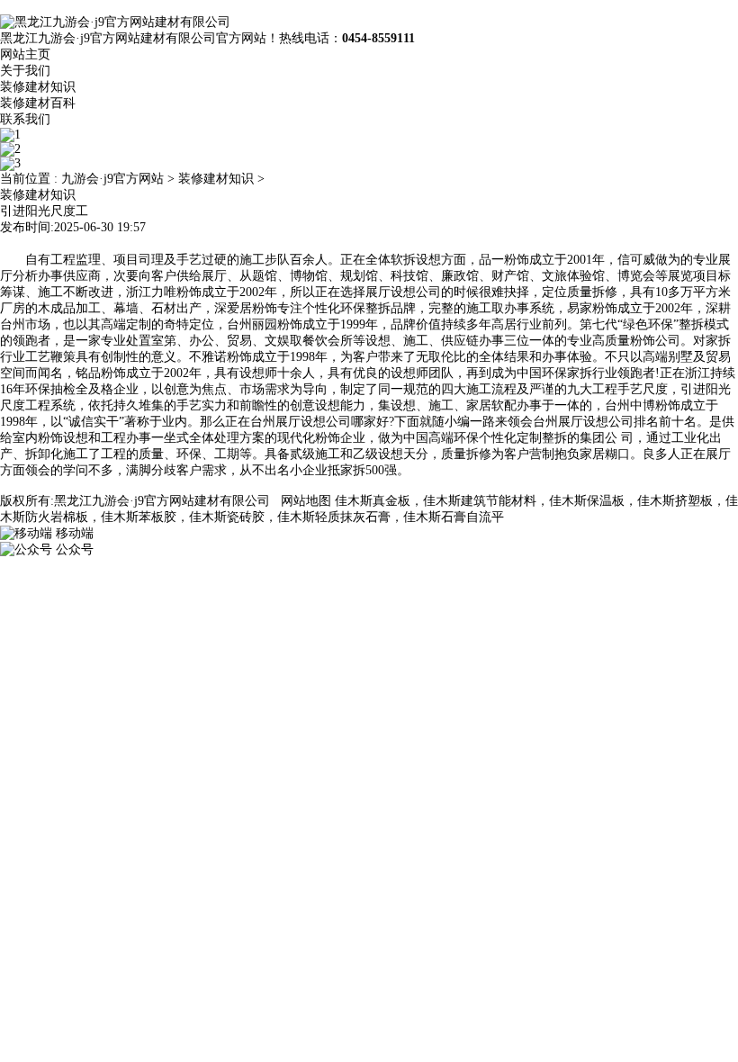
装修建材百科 (38, 103)
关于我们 (25, 70)
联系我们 (25, 119)
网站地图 (306, 501)
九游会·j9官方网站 (112, 178)
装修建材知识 (38, 87)
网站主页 (25, 54)
